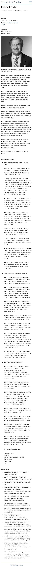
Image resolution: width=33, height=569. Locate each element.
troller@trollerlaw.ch (11, 23)
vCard (3, 25)
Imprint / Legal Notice (16, 565)
